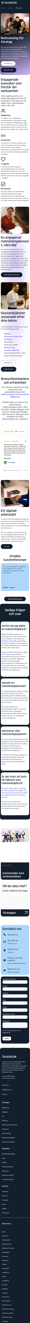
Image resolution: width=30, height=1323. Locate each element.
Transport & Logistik (7, 1186)
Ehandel (4, 1169)
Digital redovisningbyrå (8, 1144)
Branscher (6, 1155)
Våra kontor (11, 952)
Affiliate (4, 1215)
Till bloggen (9, 912)
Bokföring (7, 334)
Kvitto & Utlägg (6, 1140)
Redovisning (5, 1114)
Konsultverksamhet (7, 1173)
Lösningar (5, 1109)
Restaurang (5, 1178)
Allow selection (15, 689)
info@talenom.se (12, 943)
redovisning (6, 394)
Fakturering (8, 356)
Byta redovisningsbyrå (8, 1149)
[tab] (5, 470)
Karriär (4, 1211)
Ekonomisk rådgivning (11, 350)
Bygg (3, 1165)
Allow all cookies (15, 684)
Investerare (5, 1207)
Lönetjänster (8, 339)
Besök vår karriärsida (13, 972)
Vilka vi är (4, 1202)
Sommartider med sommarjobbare (13, 874)
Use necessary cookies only (15, 695)
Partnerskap (5, 1220)
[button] (2, 2)
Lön (3, 1123)
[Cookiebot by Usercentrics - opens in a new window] (21, 627)
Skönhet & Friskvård (7, 1182)
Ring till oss (13, 934)
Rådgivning (5, 1119)
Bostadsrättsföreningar (8, 1161)
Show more (7, 458)
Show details (21, 679)
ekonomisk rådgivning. (19, 395)
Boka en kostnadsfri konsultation (17, 963)
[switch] (25, 661)
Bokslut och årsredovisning (13, 337)
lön (13, 394)
